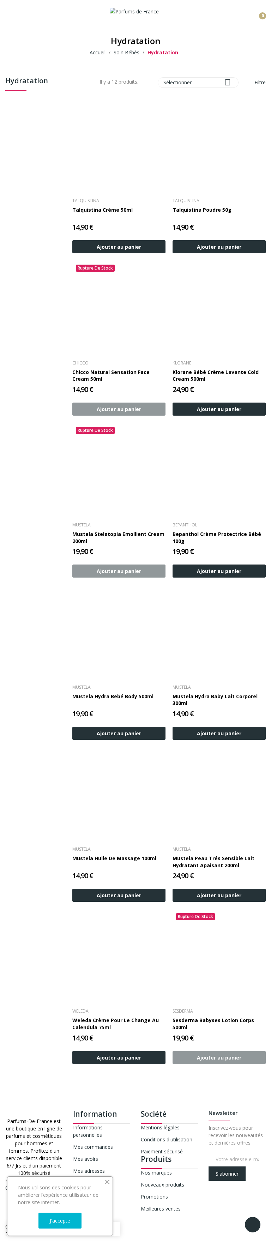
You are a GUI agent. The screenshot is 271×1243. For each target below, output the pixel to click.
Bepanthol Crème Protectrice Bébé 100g (217, 537)
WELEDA (80, 1011)
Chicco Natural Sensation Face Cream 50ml (111, 375)
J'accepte (60, 1220)
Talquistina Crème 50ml (102, 209)
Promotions (154, 1196)
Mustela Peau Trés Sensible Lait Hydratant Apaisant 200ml (213, 862)
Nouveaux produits (162, 1184)
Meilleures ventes (161, 1208)
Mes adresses (89, 1170)
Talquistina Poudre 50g (202, 209)
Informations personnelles (88, 1131)
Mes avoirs (85, 1158)
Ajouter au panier (119, 246)
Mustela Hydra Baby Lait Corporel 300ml (215, 700)
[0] (257, 13)
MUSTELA (81, 525)
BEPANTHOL (185, 525)
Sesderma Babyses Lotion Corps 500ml (213, 1024)
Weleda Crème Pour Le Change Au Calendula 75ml (115, 1024)
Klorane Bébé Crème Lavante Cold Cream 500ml (216, 375)
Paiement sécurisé (162, 1151)
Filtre (259, 82)
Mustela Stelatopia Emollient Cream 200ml (118, 537)
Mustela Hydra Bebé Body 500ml (112, 696)
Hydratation (26, 81)
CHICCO (80, 363)
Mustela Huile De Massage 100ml (114, 858)
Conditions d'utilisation (166, 1139)
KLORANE (182, 363)
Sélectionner (197, 82)
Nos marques (156, 1172)
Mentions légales (160, 1127)
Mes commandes (93, 1147)
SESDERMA (183, 1011)
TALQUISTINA (85, 201)
